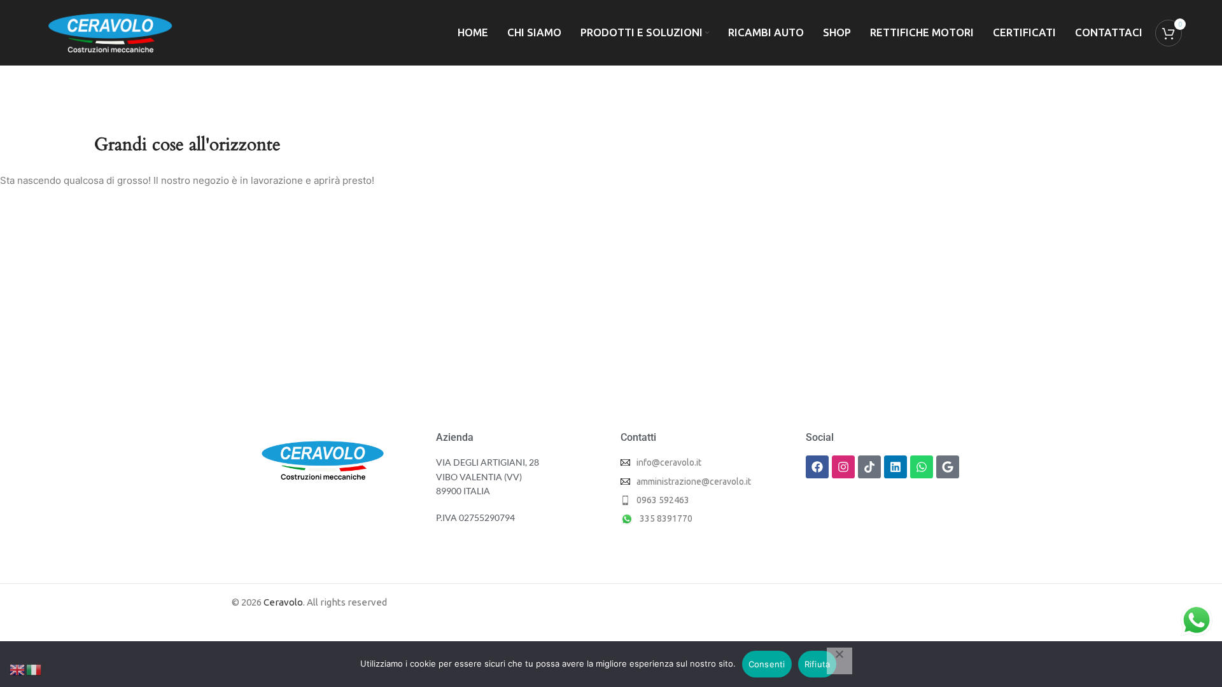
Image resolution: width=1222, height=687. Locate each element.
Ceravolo (283, 602)
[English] (18, 668)
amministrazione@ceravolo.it (693, 481)
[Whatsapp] (921, 466)
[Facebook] (817, 466)
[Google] (947, 466)
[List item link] (704, 500)
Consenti (766, 664)
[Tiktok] (869, 466)
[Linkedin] (895, 466)
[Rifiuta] (839, 661)
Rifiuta (817, 664)
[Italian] (34, 668)
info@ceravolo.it (668, 462)
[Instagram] (843, 466)
